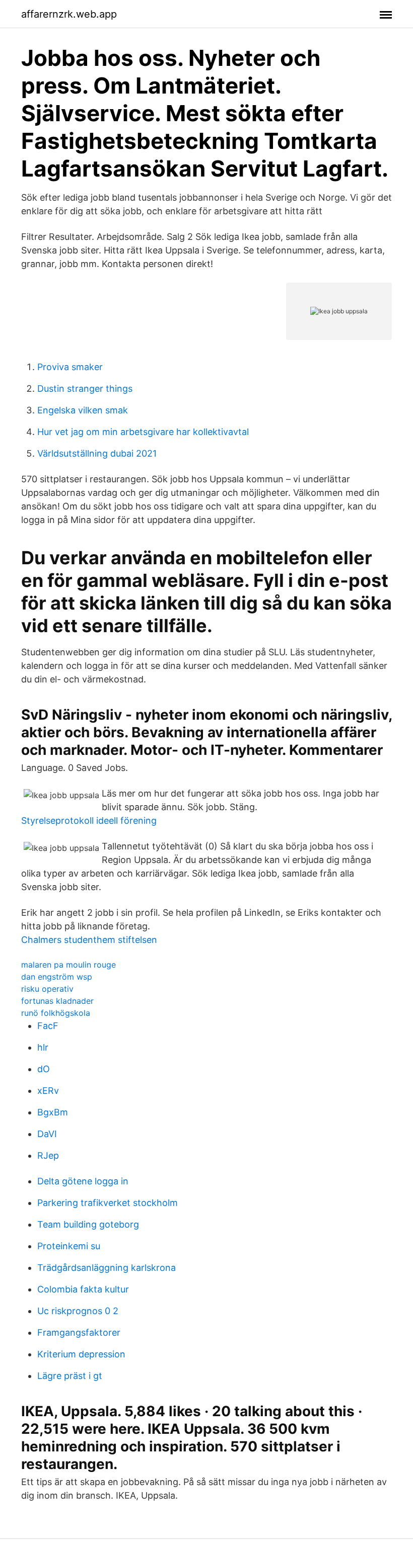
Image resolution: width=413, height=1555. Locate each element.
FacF (47, 1025)
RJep (48, 1155)
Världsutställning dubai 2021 (97, 453)
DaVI (47, 1134)
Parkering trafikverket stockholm (107, 1202)
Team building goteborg (88, 1224)
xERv (48, 1090)
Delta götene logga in (82, 1181)
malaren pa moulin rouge (68, 965)
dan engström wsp (56, 977)
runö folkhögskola (55, 1013)
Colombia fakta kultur (83, 1289)
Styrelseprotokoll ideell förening (89, 820)
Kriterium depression (81, 1354)
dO (43, 1069)
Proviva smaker (70, 367)
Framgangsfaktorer (78, 1332)
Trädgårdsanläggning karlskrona (106, 1267)
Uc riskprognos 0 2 (77, 1311)
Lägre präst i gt (69, 1375)
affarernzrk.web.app (69, 14)
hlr (42, 1047)
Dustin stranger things (84, 388)
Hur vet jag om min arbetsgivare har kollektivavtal (143, 431)
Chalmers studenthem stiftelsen (89, 939)
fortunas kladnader (57, 1001)
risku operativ (47, 989)
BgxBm (52, 1112)
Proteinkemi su (68, 1246)
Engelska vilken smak (82, 410)
